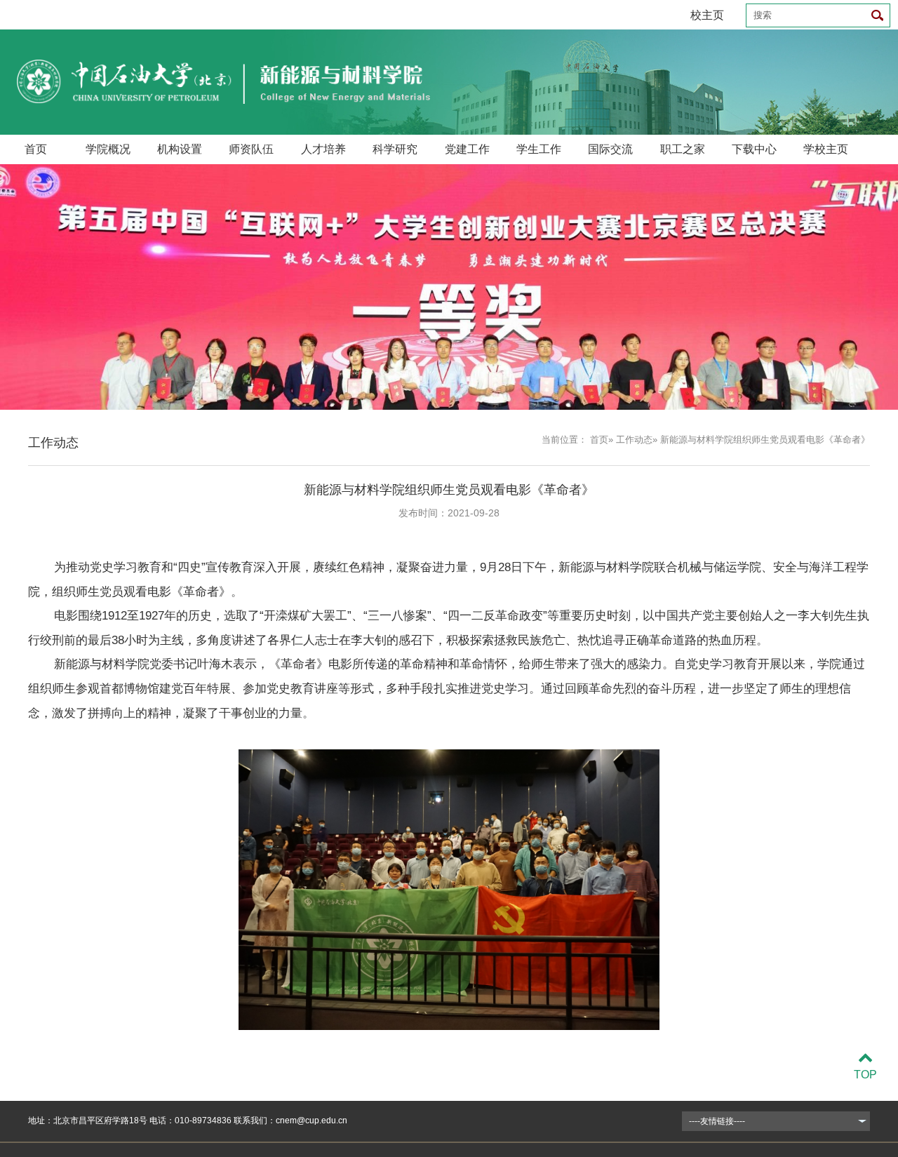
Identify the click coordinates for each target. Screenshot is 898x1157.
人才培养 (323, 149)
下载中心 (754, 149)
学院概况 (108, 149)
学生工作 (538, 149)
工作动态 (634, 439)
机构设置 (179, 149)
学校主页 (825, 149)
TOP (865, 1075)
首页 (36, 149)
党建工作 (467, 149)
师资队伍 (251, 149)
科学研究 (395, 149)
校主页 (707, 15)
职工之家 (682, 149)
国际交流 (610, 149)
